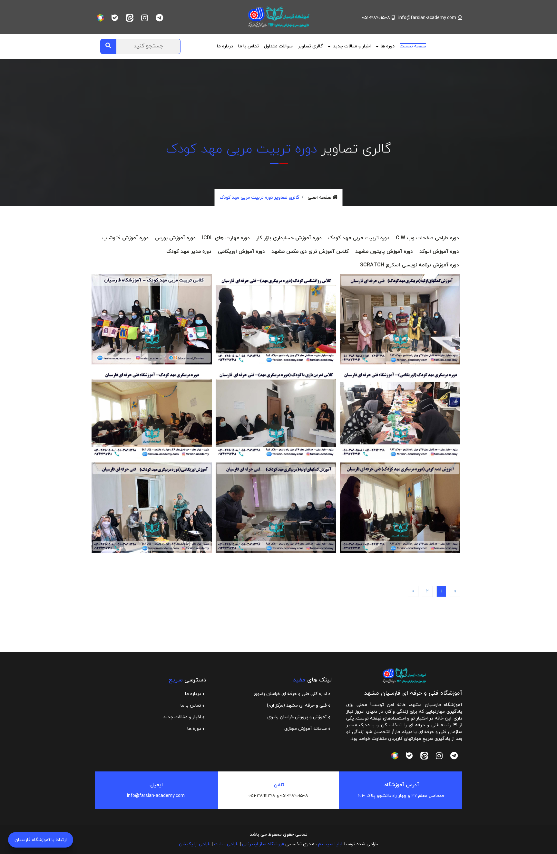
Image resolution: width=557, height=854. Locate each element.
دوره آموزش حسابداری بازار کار (289, 238)
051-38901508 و (292, 796)
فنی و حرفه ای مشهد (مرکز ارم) (297, 705)
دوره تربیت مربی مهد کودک (358, 238)
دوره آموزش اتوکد (439, 251)
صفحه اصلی (320, 197)
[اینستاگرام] (144, 18)
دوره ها (194, 729)
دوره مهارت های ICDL (226, 238)
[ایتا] (129, 18)
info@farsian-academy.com (427, 18)
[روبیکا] (100, 18)
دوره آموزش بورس (175, 238)
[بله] (115, 18)
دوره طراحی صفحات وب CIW (427, 238)
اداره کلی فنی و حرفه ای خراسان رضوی (291, 694)
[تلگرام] (159, 18)
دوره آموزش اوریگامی (241, 251)
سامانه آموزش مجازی (306, 729)
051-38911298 (262, 796)
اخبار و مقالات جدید (182, 717)
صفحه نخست (413, 46)
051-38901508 (376, 18)
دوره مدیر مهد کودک (188, 251)
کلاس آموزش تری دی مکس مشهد (310, 251)
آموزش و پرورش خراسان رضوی (297, 717)
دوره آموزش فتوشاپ (125, 238)
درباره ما (193, 694)
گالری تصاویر (310, 46)
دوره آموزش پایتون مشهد (384, 251)
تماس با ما (248, 46)
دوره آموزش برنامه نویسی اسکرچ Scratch (409, 265)
